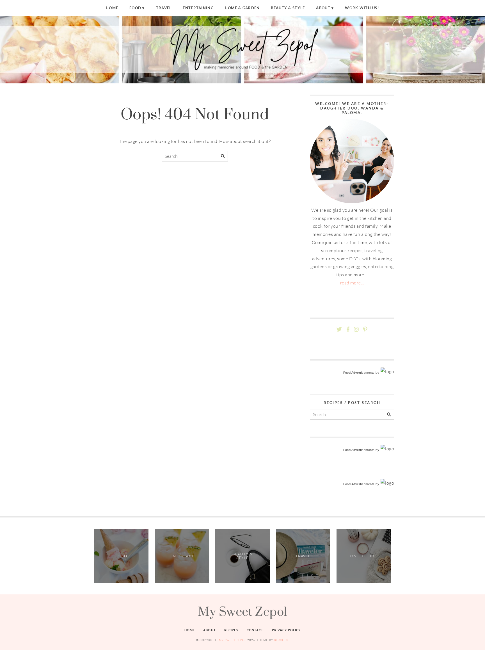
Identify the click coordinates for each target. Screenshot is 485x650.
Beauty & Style (288, 8)
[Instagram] (356, 329)
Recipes (231, 630)
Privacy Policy (286, 630)
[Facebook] (348, 329)
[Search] (223, 156)
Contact (255, 630)
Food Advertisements (359, 372)
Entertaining (198, 8)
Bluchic (281, 640)
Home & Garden (242, 8)
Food (135, 8)
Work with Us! (362, 8)
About (323, 8)
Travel (164, 8)
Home (112, 8)
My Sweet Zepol (242, 611)
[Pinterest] (365, 329)
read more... (352, 283)
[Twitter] (339, 329)
